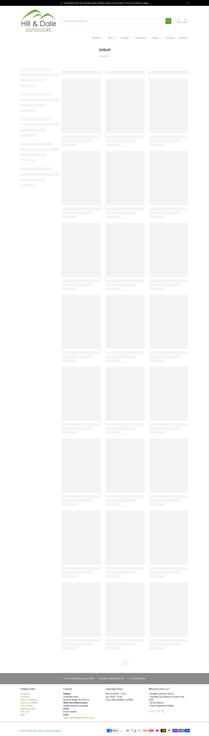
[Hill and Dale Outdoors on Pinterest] (159, 712)
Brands (155, 37)
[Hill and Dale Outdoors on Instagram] (156, 712)
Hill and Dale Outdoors (35, 731)
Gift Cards (25, 711)
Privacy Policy (27, 705)
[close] (188, 3)
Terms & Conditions (29, 702)
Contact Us (138, 3)
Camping (124, 37)
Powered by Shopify (53, 731)
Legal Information (28, 708)
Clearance (170, 37)
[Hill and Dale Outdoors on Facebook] (153, 712)
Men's (110, 37)
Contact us (25, 694)
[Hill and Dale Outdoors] (38, 21)
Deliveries (25, 696)
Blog (22, 714)
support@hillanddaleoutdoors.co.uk (78, 717)
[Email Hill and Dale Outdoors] (150, 712)
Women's (96, 37)
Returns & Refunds (29, 699)
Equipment (140, 37)
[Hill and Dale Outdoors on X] (163, 712)
